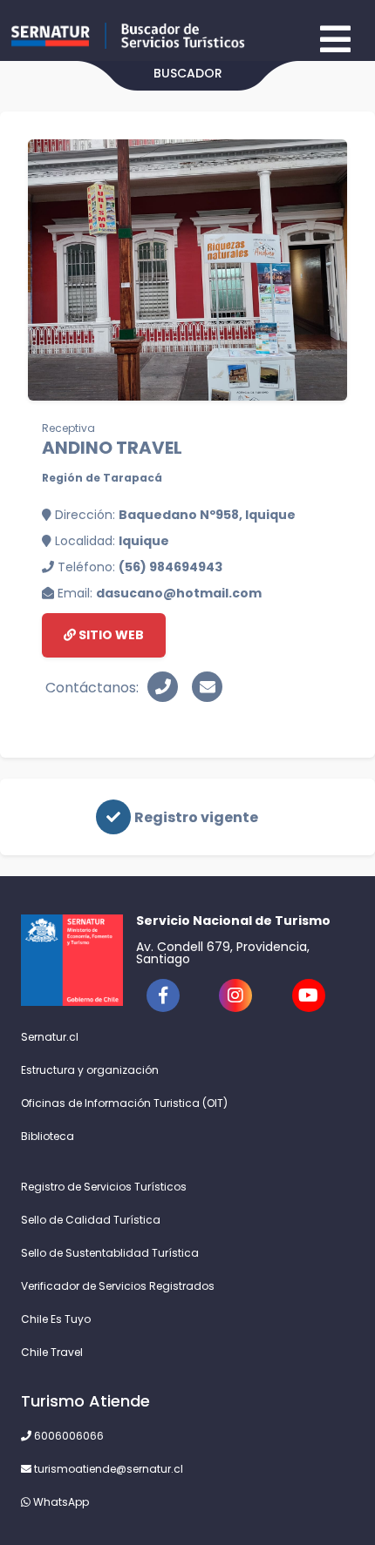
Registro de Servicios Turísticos (104, 1186)
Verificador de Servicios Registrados (118, 1286)
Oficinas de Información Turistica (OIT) (124, 1103)
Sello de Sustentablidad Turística (110, 1252)
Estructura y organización (90, 1070)
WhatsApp (60, 1501)
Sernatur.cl (49, 1036)
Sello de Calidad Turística (90, 1219)
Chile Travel (52, 1352)
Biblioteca (47, 1136)
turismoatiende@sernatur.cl (107, 1468)
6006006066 (67, 1435)
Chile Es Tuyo (56, 1319)
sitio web (110, 635)
